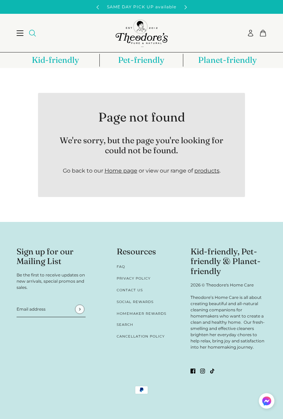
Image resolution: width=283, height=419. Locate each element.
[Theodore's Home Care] (142, 33)
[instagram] (202, 371)
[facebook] (193, 371)
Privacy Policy (133, 278)
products (206, 170)
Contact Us (130, 290)
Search (125, 324)
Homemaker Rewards (141, 313)
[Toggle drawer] (20, 33)
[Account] (250, 33)
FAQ (121, 266)
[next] (186, 7)
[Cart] (263, 33)
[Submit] (79, 309)
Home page (121, 170)
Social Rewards (135, 302)
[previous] (98, 7)
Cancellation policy (141, 336)
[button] (266, 402)
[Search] (32, 33)
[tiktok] (212, 371)
